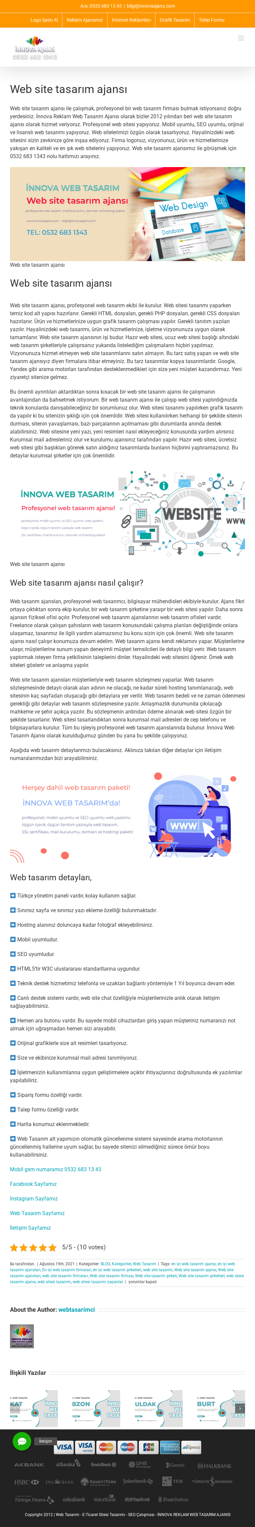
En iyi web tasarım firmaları (66, 1270)
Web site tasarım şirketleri (202, 1276)
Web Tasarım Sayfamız (37, 1213)
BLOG (105, 1264)
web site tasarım (158, 1270)
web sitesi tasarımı (54, 1282)
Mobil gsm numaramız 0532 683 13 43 (55, 1169)
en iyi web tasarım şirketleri (117, 1270)
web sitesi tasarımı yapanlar (98, 1282)
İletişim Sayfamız (30, 1228)
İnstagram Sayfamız (34, 1198)
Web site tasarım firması (111, 1276)
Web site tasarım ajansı (195, 1270)
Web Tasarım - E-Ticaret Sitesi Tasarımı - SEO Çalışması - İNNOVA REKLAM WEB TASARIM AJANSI (143, 1514)
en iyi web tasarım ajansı (193, 1264)
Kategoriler (121, 1264)
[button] (15, 1408)
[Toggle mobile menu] (241, 38)
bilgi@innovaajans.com (151, 6)
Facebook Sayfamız (33, 1184)
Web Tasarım (144, 1264)
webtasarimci (76, 1309)
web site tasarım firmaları (65, 1276)
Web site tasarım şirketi (156, 1276)
